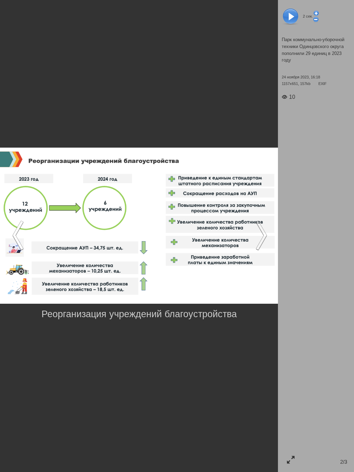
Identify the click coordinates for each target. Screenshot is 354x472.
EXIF (322, 84)
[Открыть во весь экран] (290, 459)
